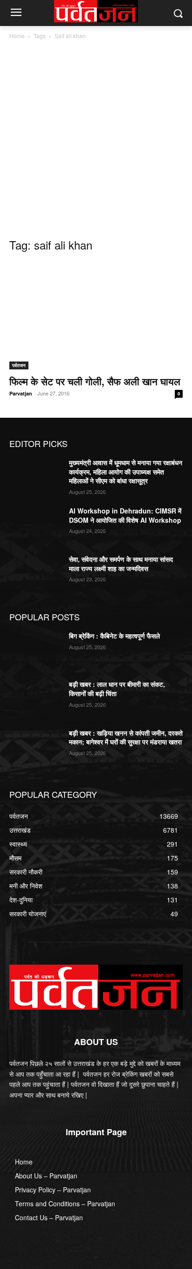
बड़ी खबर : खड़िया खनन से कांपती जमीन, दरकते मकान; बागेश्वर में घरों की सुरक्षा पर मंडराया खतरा (126, 737)
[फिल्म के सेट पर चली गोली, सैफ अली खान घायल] (96, 315)
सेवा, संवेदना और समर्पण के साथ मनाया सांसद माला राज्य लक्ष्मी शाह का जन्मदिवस (121, 563)
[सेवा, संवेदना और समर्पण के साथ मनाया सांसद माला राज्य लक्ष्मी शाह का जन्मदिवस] (35, 573)
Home (17, 35)
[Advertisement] (96, 141)
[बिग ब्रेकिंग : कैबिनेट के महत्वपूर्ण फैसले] (35, 649)
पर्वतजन (19, 365)
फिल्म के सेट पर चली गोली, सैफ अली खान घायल (94, 381)
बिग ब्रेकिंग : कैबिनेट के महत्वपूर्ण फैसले (115, 635)
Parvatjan (20, 393)
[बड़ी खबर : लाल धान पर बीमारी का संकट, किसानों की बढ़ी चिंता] (35, 698)
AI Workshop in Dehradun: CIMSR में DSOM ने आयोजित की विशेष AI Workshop (125, 515)
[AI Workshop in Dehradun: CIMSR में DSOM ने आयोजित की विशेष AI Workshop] (35, 524)
